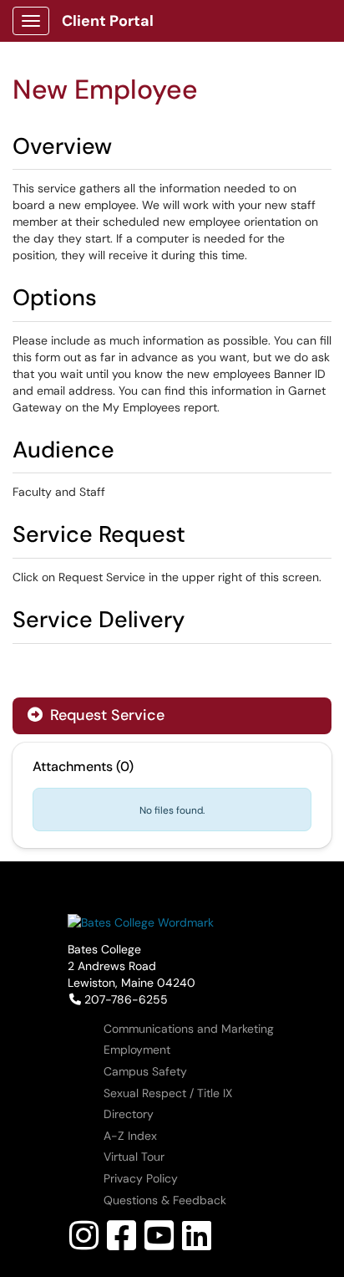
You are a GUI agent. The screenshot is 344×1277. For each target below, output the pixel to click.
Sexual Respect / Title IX (168, 1093)
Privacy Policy (141, 1178)
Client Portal (108, 21)
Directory (129, 1113)
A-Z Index (130, 1135)
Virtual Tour (134, 1156)
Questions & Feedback (165, 1200)
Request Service (105, 715)
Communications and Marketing (189, 1028)
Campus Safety (145, 1071)
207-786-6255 (125, 999)
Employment (137, 1049)
